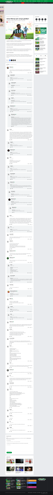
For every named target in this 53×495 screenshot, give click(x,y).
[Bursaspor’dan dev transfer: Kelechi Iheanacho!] (19, 461)
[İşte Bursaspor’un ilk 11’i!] (19, 487)
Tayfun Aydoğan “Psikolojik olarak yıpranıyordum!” (42, 42)
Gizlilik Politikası (34, 492)
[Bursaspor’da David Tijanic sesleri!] (28, 461)
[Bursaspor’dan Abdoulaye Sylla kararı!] (37, 59)
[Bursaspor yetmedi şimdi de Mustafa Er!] (37, 72)
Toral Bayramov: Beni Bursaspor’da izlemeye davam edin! (42, 49)
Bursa (11, 298)
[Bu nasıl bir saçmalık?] (37, 62)
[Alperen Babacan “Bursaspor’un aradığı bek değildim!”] (37, 39)
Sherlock (11, 321)
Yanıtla (31, 72)
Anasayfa (8, 16)
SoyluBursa (13, 114)
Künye (41, 492)
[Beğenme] (11, 72)
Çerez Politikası (38, 492)
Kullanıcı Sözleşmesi (30, 492)
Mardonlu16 (12, 257)
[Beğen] (11, 87)
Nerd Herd (12, 149)
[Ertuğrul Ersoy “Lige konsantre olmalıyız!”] (40, 30)
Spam (29, 72)
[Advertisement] (26, 10)
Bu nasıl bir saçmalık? (42, 61)
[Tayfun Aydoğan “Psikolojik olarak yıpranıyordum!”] (37, 42)
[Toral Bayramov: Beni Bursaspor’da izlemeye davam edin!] (37, 49)
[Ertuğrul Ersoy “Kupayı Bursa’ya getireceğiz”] (37, 45)
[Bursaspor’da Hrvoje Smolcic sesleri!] (28, 469)
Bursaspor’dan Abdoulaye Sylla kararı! (13, 481)
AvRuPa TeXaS (12, 250)
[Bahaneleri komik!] (37, 65)
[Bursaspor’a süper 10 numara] (10, 469)
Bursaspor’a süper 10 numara (10, 471)
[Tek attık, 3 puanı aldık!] (19, 484)
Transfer (10, 16)
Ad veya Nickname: (9, 440)
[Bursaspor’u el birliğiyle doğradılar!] (37, 69)
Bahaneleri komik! (42, 64)
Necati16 (14, 207)
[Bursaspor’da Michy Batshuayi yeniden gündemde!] (19, 469)
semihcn (11, 369)
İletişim (46, 492)
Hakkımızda (44, 492)
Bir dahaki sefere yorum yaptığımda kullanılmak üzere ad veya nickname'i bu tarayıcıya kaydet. (17, 443)
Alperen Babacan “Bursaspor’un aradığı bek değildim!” (43, 39)
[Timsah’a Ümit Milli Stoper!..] (10, 461)
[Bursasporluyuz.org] (9, 1)
